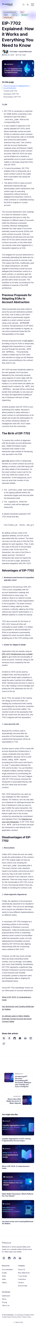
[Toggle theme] (28, 4)
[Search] (23, 4)
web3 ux (14, 15)
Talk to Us (5, 1305)
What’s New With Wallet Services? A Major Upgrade (13, 1101)
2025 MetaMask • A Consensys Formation (17, 1315)
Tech (22, 12)
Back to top (19, 1322)
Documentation (7, 1269)
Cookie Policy (6, 1317)
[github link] (15, 1258)
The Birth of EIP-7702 (10, 91)
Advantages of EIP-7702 (11, 94)
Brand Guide (22, 1286)
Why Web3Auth (24, 1273)
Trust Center (22, 1276)
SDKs (4, 1276)
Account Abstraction (10, 12)
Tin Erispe (13, 52)
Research (24, 15)
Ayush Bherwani (25, 52)
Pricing (4, 1302)
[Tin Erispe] (4, 52)
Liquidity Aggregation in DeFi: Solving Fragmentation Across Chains (16, 1140)
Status (4, 1282)
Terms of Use (26, 1317)
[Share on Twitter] (4, 1038)
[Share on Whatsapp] (20, 1038)
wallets (6, 15)
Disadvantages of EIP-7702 (12, 97)
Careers (21, 1282)
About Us (21, 1269)
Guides (4, 1273)
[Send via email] (31, 1038)
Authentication (8, 17)
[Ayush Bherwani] (7, 52)
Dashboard (6, 1296)
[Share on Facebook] (9, 1038)
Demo (4, 1299)
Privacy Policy (16, 1317)
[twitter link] (4, 1258)
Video (4, 1279)
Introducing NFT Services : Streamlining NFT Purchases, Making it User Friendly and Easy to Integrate (23, 1081)
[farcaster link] (9, 1258)
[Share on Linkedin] (25, 1038)
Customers (22, 1279)
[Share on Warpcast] (15, 1038)
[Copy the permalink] (4, 1044)
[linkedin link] (20, 1258)
